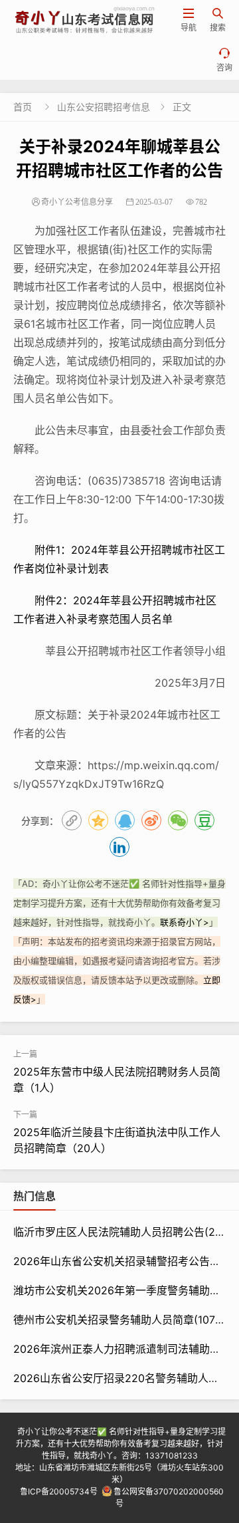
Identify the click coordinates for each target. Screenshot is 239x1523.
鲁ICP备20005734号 (59, 1491)
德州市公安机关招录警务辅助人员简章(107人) (121, 1319)
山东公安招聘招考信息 (103, 106)
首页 (22, 106)
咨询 (224, 60)
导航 (189, 20)
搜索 (218, 20)
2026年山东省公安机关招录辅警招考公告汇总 (122, 1261)
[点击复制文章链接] (72, 820)
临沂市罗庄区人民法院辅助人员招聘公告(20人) (124, 1231)
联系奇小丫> (184, 922)
